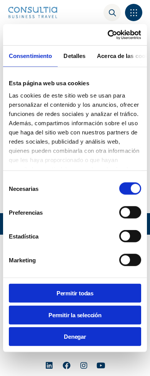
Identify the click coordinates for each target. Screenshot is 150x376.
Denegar (75, 336)
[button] (133, 12)
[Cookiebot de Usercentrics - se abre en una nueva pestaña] (108, 35)
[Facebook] (66, 365)
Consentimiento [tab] (30, 56)
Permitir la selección (75, 314)
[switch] (130, 212)
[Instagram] (84, 365)
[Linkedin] (49, 365)
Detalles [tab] (74, 56)
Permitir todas (75, 293)
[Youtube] (101, 365)
